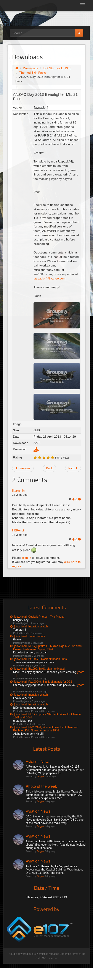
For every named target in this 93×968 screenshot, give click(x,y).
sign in (26, 557)
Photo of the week (41, 786)
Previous (24, 468)
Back (49, 468)
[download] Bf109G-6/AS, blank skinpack (40, 668)
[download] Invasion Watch (31, 626)
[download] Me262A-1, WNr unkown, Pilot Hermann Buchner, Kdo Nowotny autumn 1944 (45, 729)
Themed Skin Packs (32, 72)
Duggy (40, 776)
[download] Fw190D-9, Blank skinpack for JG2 (43, 681)
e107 (35, 953)
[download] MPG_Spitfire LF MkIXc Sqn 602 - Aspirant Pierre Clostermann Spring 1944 (47, 647)
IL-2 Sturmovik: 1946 (57, 68)
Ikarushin (18, 490)
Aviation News (38, 762)
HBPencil (18, 530)
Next (71, 468)
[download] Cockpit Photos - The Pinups (39, 616)
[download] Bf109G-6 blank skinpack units (40, 659)
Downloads (30, 68)
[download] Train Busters (29, 636)
